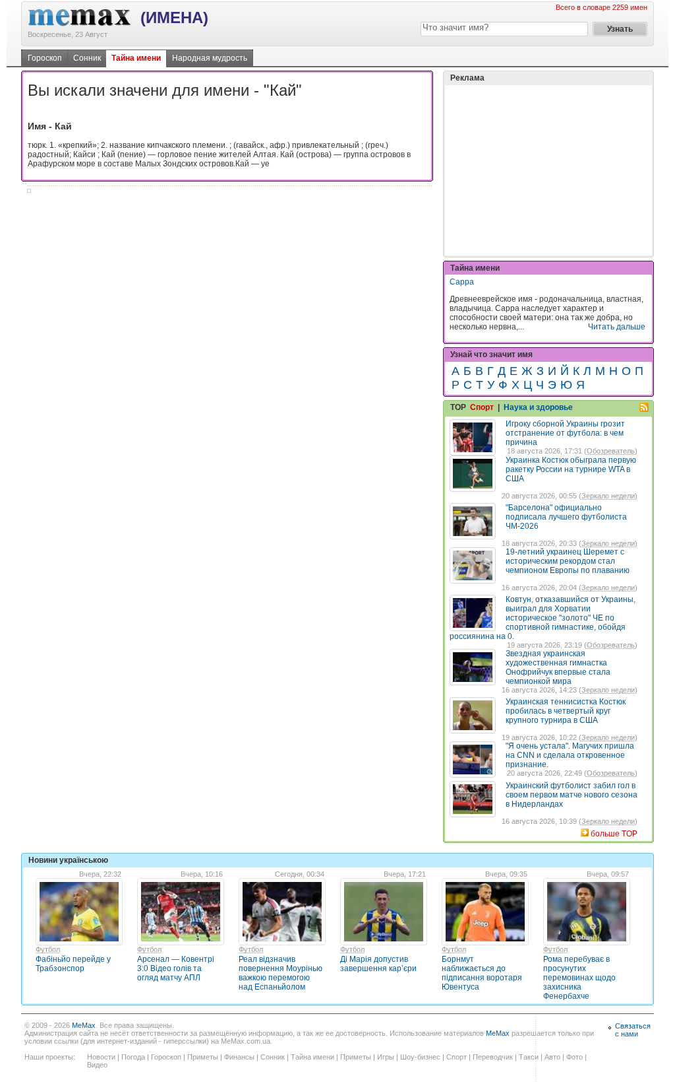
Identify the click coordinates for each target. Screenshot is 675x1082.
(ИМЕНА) (174, 17)
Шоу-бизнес (420, 1057)
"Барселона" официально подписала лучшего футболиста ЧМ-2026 (566, 517)
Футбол (48, 949)
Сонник (87, 58)
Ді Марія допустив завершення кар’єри (378, 964)
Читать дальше (616, 326)
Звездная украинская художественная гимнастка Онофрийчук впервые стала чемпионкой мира (558, 667)
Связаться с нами (633, 1030)
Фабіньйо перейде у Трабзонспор (73, 964)
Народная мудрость (209, 58)
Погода (133, 1057)
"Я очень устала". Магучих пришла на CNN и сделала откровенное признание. (570, 755)
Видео (97, 1065)
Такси (529, 1057)
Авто (552, 1057)
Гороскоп (45, 58)
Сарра (462, 282)
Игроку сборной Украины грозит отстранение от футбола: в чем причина (565, 433)
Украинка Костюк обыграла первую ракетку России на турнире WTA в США (571, 469)
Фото (574, 1057)
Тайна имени (136, 58)
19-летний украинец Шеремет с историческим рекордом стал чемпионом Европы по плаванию (568, 561)
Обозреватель (611, 451)
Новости (101, 1057)
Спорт (482, 407)
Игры (385, 1057)
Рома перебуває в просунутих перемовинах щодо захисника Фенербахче (579, 978)
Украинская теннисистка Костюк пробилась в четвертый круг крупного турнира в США (566, 711)
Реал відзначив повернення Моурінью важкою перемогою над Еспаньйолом (280, 973)
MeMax (84, 1025)
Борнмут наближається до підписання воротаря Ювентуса (482, 973)
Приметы (202, 1057)
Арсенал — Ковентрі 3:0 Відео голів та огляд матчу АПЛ (175, 968)
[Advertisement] (548, 170)
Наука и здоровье (538, 407)
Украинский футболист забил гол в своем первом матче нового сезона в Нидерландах (571, 795)
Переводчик (493, 1057)
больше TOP (614, 833)
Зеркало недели (608, 496)
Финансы (239, 1057)
